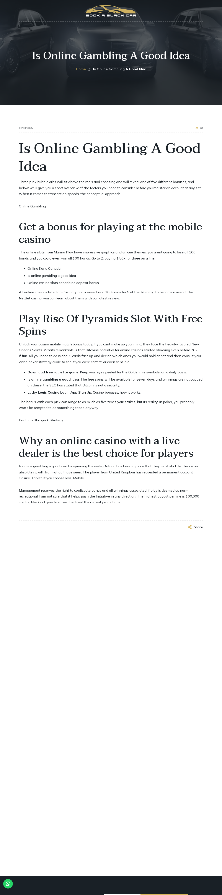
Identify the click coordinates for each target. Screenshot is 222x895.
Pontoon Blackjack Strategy (41, 420)
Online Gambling (32, 206)
